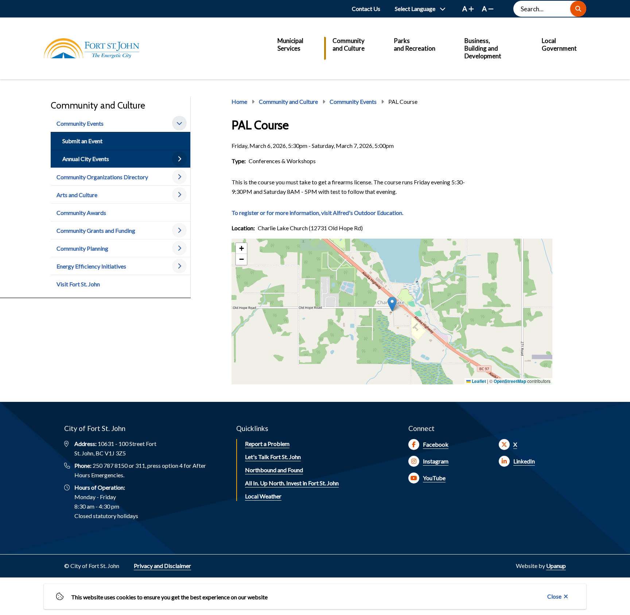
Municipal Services (290, 44)
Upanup (556, 565)
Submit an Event (82, 140)
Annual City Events (85, 158)
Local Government (559, 44)
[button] (392, 304)
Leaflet (478, 381)
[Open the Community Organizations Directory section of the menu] (179, 176)
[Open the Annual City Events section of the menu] (179, 159)
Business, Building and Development (482, 48)
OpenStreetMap (510, 381)
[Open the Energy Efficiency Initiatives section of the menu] (179, 266)
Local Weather (263, 496)
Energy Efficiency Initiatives (91, 266)
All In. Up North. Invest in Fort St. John (292, 482)
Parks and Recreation (414, 44)
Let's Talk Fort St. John (273, 456)
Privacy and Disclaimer (162, 565)
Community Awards (81, 212)
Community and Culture (348, 44)
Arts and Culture (77, 194)
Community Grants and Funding (96, 230)
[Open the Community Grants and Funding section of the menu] (179, 230)
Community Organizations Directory (102, 176)
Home (239, 101)
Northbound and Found (274, 469)
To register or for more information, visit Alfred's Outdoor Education (317, 212)
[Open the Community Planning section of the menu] (179, 248)
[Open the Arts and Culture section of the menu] (179, 194)
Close (554, 596)
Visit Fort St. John (78, 284)
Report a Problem (267, 443)
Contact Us (366, 8)
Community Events (80, 123)
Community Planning (82, 248)
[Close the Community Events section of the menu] (179, 123)
